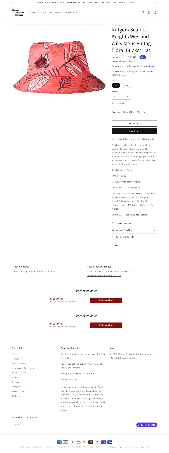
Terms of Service (19, 363)
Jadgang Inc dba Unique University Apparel (40, 447)
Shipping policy (115, 447)
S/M (116, 85)
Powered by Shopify (62, 447)
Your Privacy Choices (20, 373)
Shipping (115, 61)
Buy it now (134, 131)
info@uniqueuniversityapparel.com (104, 275)
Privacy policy (89, 447)
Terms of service (101, 447)
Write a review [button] (106, 300)
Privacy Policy (17, 359)
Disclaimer (16, 396)
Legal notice (144, 447)
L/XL (126, 85)
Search (15, 354)
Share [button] (116, 245)
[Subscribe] (56, 425)
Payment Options (19, 391)
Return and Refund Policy (23, 368)
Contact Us (16, 386)
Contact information (131, 447)
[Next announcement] (156, 2)
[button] (42, 12)
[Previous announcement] (13, 2)
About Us (16, 377)
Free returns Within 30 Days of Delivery (128, 112)
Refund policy (76, 447)
